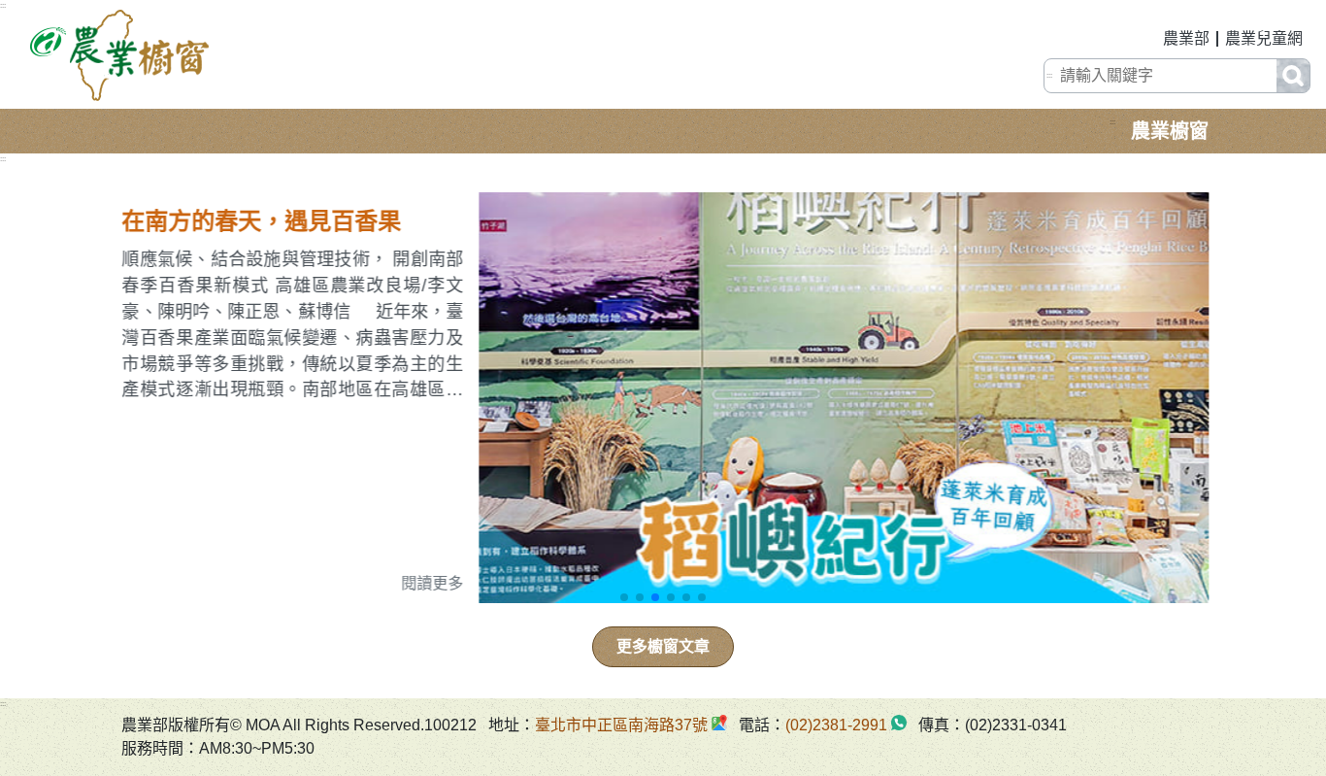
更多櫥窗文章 (663, 646)
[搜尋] (1292, 75)
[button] (624, 597)
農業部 (1186, 38)
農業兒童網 (1264, 38)
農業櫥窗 (1170, 131)
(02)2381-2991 (836, 725)
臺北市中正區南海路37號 (621, 725)
